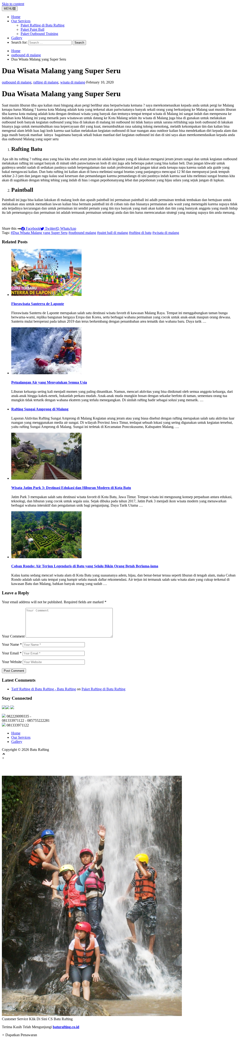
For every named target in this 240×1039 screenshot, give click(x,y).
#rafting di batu (140, 233)
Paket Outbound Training (39, 34)
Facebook (32, 228)
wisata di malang (72, 82)
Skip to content (13, 4)
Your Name (12, 644)
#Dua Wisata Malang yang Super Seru (39, 233)
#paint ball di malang (112, 233)
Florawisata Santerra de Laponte (37, 304)
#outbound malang (82, 233)
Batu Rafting (17, 768)
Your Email (12, 653)
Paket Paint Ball (32, 29)
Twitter (50, 228)
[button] (120, 898)
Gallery (16, 38)
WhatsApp (67, 228)
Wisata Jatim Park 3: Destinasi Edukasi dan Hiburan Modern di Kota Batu (71, 488)
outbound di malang (26, 55)
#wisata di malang (165, 233)
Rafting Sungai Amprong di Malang (39, 409)
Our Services (20, 21)
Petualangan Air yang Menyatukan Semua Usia (49, 382)
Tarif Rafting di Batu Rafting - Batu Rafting (43, 689)
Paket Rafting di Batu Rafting (42, 25)
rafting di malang (45, 82)
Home (15, 17)
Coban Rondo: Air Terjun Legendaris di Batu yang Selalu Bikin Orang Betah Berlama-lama (84, 566)
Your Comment (13, 636)
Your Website (12, 662)
